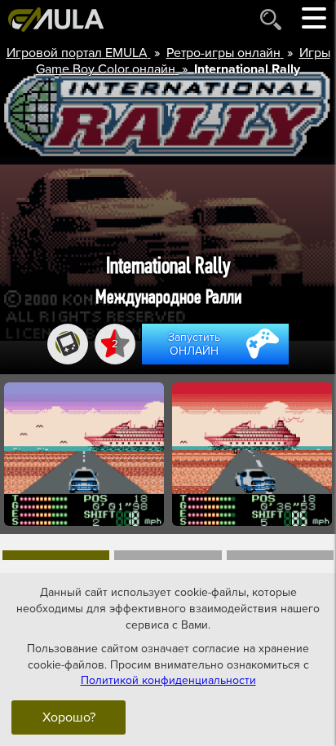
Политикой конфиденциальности (168, 680)
